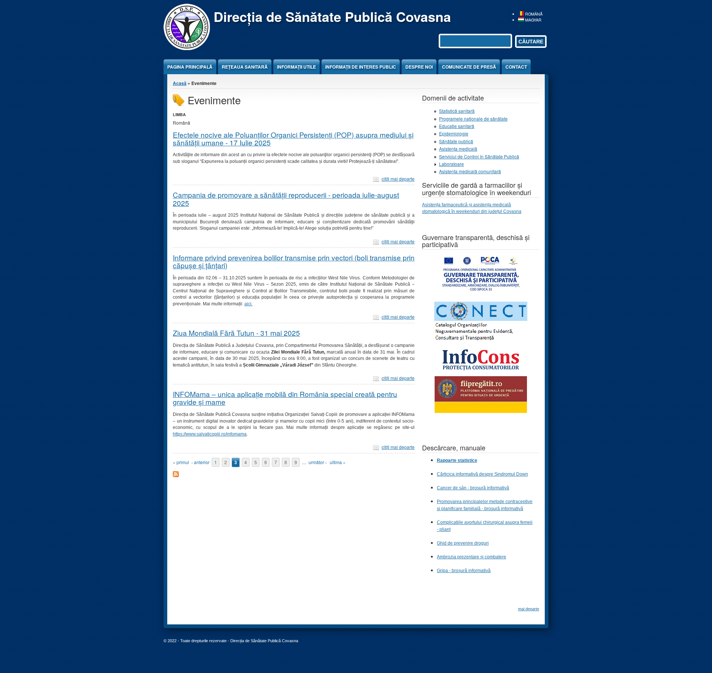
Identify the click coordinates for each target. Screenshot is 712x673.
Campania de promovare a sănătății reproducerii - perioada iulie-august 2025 (286, 198)
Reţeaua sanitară (245, 66)
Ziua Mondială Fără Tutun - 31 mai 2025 (236, 333)
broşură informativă (503, 508)
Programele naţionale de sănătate (473, 118)
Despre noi (419, 66)
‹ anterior (200, 462)
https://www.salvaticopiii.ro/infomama (210, 434)
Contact (516, 66)
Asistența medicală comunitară (470, 171)
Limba (179, 114)
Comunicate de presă (469, 66)
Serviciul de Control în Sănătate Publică (479, 156)
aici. (248, 303)
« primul (181, 462)
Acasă (180, 83)
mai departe (528, 609)
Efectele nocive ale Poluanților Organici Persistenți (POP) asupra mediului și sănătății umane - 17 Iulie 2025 (293, 138)
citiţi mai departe (398, 178)
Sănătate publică (456, 141)
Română (533, 14)
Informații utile (296, 66)
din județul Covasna (501, 211)
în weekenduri (466, 211)
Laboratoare (451, 164)
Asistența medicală (458, 148)
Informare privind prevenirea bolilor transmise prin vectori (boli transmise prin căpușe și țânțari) (294, 261)
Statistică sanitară (457, 111)
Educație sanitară (456, 126)
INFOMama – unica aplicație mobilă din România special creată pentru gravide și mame (285, 398)
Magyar (532, 20)
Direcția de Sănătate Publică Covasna (332, 16)
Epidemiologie (453, 133)
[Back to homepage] (187, 48)
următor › (318, 462)
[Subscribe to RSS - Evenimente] (176, 475)
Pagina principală (189, 66)
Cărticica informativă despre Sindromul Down (482, 474)
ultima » (338, 462)
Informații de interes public (360, 66)
